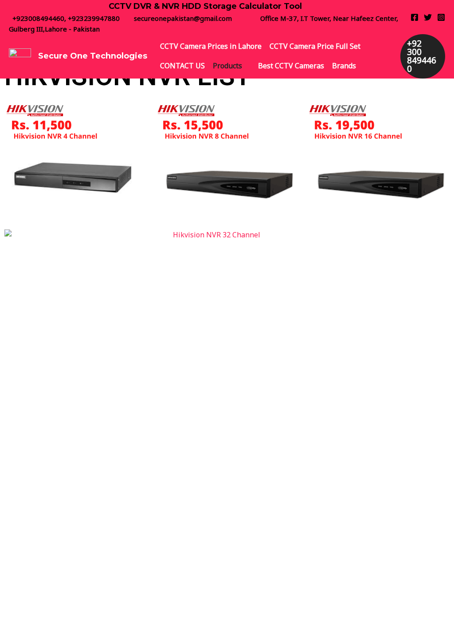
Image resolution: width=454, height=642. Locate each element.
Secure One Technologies (92, 56)
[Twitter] (428, 17)
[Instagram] (441, 17)
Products (227, 66)
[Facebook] (415, 17)
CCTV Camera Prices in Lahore (211, 46)
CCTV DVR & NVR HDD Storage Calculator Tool (205, 6)
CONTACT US (182, 66)
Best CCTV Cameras (291, 66)
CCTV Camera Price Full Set (315, 46)
